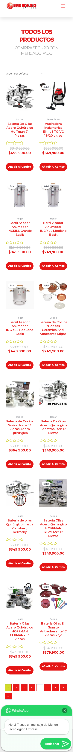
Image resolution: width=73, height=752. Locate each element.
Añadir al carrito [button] (19, 166)
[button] (63, 6)
